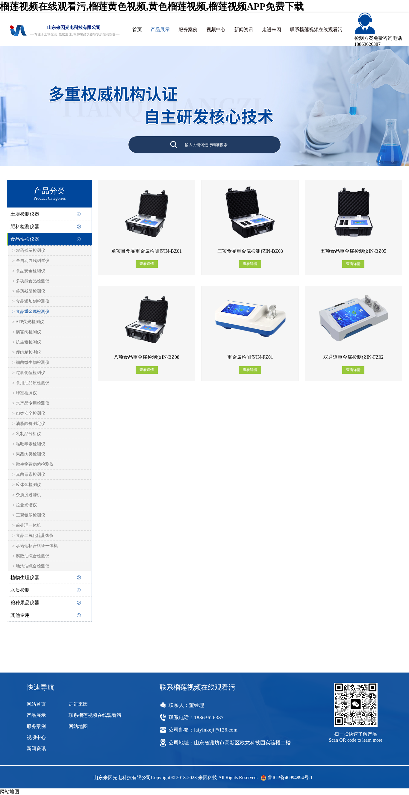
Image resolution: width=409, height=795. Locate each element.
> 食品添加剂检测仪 (30, 301)
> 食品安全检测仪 (28, 271)
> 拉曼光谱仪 (24, 505)
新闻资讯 (243, 29)
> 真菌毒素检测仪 (28, 474)
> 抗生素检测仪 (26, 342)
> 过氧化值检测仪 (28, 372)
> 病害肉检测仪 (26, 332)
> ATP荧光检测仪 (28, 321)
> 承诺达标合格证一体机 (35, 545)
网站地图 (78, 726)
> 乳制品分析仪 (26, 433)
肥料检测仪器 (24, 226)
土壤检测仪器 (24, 213)
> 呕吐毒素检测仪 (28, 444)
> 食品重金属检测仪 (30, 311)
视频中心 (215, 29)
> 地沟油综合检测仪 (30, 566)
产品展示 (160, 29)
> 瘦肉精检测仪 (26, 352)
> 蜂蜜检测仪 (24, 393)
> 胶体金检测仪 (26, 484)
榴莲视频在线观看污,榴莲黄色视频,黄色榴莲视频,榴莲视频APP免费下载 (152, 6)
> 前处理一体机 (26, 525)
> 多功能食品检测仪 (30, 281)
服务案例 (188, 29)
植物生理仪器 (24, 577)
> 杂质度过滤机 (26, 495)
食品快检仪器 (24, 239)
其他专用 (20, 615)
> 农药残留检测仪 (28, 250)
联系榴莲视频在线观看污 (316, 29)
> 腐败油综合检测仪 (30, 556)
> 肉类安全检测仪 (28, 413)
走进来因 (271, 29)
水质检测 (20, 590)
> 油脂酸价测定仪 (28, 423)
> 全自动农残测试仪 (30, 260)
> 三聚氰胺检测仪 (28, 515)
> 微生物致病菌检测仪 (33, 464)
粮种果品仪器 (24, 602)
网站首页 (36, 704)
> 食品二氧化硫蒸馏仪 (33, 535)
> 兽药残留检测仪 (28, 291)
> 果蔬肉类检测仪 (28, 454)
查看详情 (147, 264)
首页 (137, 29)
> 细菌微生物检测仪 (30, 362)
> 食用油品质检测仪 (30, 383)
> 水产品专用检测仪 (30, 403)
